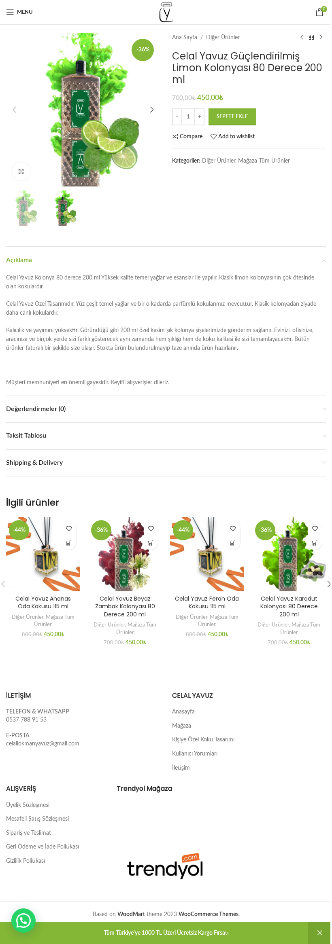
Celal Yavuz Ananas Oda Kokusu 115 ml (43, 603)
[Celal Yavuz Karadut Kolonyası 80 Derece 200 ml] (289, 554)
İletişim (181, 768)
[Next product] (321, 37)
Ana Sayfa (184, 37)
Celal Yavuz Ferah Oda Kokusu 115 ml (207, 603)
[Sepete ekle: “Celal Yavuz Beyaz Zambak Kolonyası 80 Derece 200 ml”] (151, 542)
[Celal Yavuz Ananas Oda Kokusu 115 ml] (43, 554)
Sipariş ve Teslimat (28, 833)
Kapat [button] (320, 933)
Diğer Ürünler (223, 37)
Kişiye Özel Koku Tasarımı (203, 740)
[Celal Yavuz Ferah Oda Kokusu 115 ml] (207, 554)
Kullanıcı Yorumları (194, 754)
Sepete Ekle (232, 116)
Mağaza (181, 726)
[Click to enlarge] (21, 171)
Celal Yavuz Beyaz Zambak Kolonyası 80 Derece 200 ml (125, 606)
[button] (14, 110)
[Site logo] (166, 12)
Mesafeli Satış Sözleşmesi (37, 819)
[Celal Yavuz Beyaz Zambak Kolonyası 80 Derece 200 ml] (125, 554)
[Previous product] (301, 37)
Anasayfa (183, 712)
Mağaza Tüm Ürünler (264, 161)
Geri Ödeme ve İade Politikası (42, 847)
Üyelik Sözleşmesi (27, 805)
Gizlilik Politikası (25, 861)
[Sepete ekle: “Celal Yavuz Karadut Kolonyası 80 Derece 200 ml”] (315, 542)
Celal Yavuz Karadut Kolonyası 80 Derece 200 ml (289, 606)
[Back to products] (311, 37)
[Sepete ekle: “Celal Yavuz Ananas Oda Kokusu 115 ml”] (69, 542)
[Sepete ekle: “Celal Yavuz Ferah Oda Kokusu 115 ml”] (233, 542)
